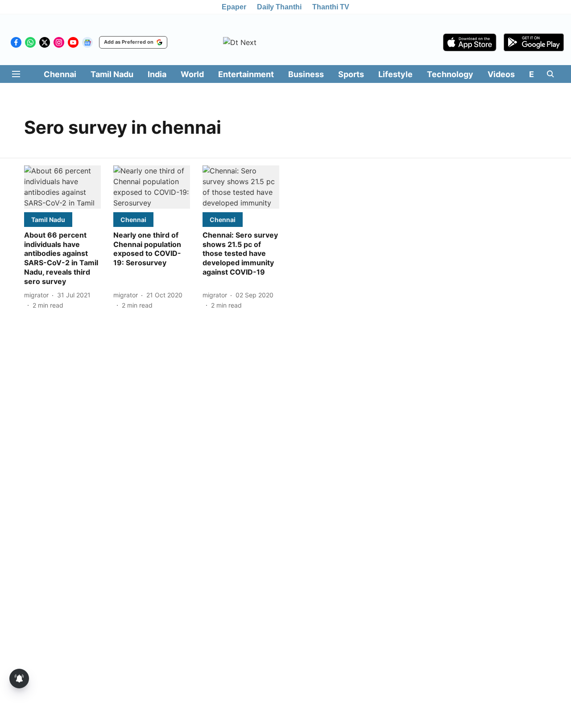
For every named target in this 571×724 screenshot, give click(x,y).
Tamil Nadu (112, 74)
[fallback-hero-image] (62, 187)
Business (306, 74)
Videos (501, 74)
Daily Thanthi (279, 7)
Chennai (60, 74)
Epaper (234, 7)
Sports (351, 74)
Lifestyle (395, 74)
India (157, 74)
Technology (450, 74)
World (192, 74)
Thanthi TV (330, 7)
